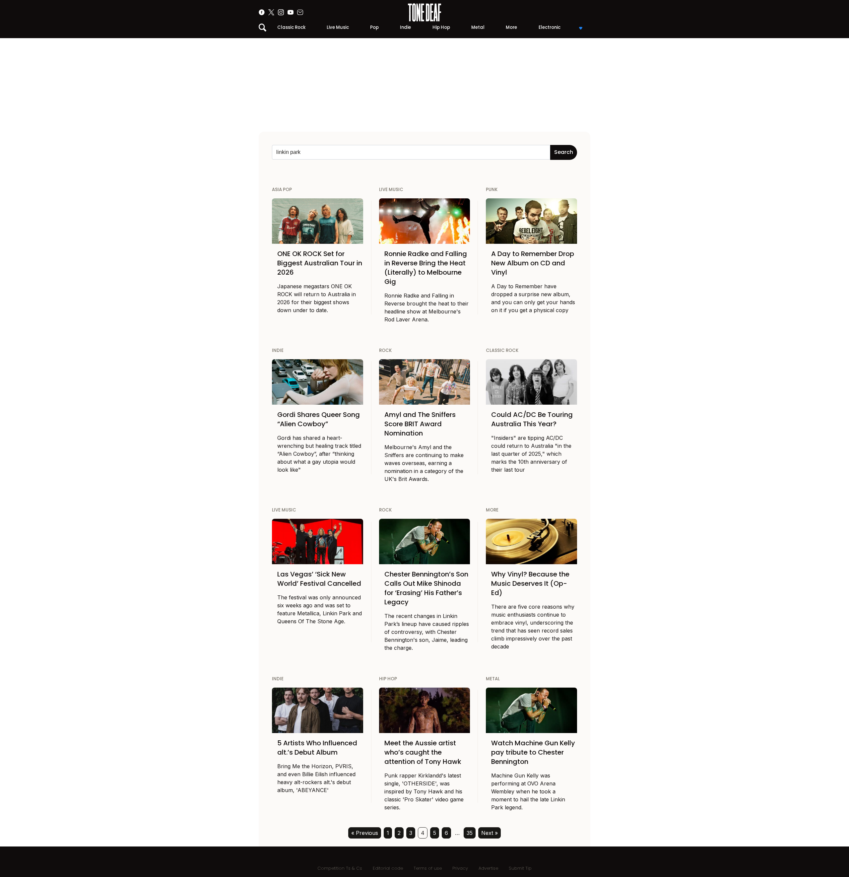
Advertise (488, 868)
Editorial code (388, 868)
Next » (489, 833)
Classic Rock (291, 27)
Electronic (549, 27)
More (511, 27)
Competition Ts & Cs (339, 868)
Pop (374, 27)
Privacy (460, 868)
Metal (478, 27)
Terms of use (428, 868)
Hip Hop (441, 27)
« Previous (364, 833)
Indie (405, 27)
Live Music (338, 27)
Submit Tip (520, 868)
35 (470, 833)
